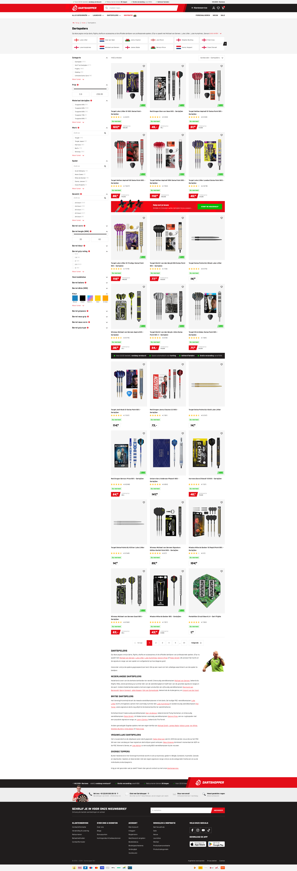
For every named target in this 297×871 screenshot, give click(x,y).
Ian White (193, 726)
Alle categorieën (79, 15)
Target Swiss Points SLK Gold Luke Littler (205, 410)
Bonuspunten (102, 835)
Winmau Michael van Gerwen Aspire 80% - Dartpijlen (127, 333)
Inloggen (132, 831)
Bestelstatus (133, 842)
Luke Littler (139, 658)
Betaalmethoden (78, 838)
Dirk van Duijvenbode (150, 690)
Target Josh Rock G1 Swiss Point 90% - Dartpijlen (126, 411)
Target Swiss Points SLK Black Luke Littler (205, 263)
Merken (156, 842)
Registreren (133, 835)
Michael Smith (163, 726)
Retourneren (77, 835)
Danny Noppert (125, 690)
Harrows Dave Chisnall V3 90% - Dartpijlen (205, 479)
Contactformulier (78, 842)
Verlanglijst (133, 849)
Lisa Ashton (136, 746)
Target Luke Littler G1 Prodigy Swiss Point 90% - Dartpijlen (127, 264)
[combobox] (141, 8)
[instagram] (198, 830)
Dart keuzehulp (159, 827)
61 (184, 643)
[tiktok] (208, 830)
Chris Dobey (129, 729)
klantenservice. (173, 768)
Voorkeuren (133, 853)
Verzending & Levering (80, 831)
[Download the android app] (216, 844)
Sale (155, 831)
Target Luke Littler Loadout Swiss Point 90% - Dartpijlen (206, 181)
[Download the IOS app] (198, 844)
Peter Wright (174, 658)
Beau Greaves (168, 742)
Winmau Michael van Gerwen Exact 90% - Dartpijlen (127, 618)
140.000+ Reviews (218, 2)
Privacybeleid (211, 861)
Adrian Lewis (184, 726)
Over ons (100, 827)
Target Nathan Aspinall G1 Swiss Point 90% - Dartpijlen (206, 112)
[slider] (73, 89)
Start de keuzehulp (209, 207)
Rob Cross (140, 729)
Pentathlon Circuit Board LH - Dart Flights (205, 617)
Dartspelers (112, 15)
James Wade (174, 726)
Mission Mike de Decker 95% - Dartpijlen (165, 617)
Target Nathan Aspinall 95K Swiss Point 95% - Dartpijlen (167, 181)
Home (84, 23)
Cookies (222, 861)
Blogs (99, 831)
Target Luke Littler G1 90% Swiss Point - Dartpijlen (126, 112)
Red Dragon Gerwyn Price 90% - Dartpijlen (127, 479)
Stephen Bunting (117, 729)
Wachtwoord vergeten (137, 838)
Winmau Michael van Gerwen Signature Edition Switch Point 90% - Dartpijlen (165, 549)
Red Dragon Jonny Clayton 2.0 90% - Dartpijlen (164, 411)
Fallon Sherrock (159, 739)
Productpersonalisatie (161, 846)
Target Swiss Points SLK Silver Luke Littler (127, 548)
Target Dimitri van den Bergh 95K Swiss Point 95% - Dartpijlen (167, 264)
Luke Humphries (151, 658)
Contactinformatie (79, 827)
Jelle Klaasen (137, 690)
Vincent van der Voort (190, 690)
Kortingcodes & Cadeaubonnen (109, 838)
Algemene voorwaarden (196, 861)
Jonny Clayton (142, 720)
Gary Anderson (151, 713)
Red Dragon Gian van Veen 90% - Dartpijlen (166, 111)
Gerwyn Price (163, 658)
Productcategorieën (160, 849)
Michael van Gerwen (127, 658)
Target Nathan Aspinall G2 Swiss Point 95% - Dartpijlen (128, 181)
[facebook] (192, 830)
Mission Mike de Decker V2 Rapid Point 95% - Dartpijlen (206, 549)
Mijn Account (133, 827)
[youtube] (203, 830)
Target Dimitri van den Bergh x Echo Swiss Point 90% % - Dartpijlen (166, 333)
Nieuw (155, 835)
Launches (97, 15)
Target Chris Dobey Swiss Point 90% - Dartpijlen (203, 333)
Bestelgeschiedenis (136, 846)
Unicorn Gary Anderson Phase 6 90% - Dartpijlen (164, 480)
